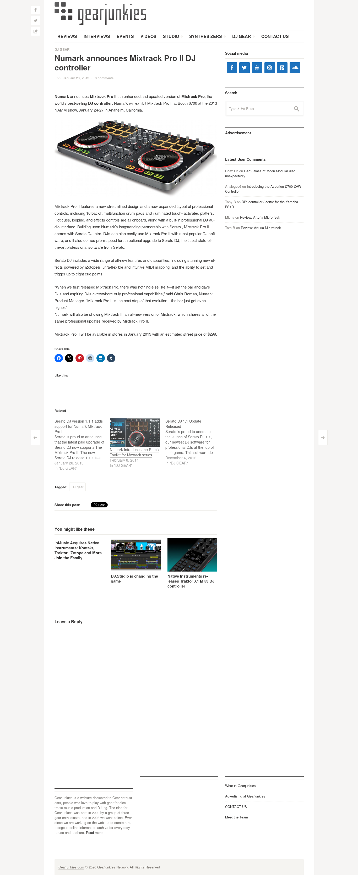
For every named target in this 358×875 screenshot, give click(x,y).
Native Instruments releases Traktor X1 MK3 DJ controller (190, 581)
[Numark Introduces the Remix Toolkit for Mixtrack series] (135, 432)
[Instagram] (269, 67)
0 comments (104, 77)
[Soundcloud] (295, 67)
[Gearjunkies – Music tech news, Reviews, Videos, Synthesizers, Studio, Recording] (100, 13)
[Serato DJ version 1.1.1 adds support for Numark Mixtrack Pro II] (82, 444)
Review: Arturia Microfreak (260, 217)
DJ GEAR (62, 49)
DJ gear (77, 486)
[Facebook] (232, 67)
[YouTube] (257, 67)
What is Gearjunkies (240, 785)
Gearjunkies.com (71, 867)
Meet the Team (236, 817)
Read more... (96, 832)
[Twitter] (244, 67)
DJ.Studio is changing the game (134, 578)
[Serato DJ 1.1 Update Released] (193, 442)
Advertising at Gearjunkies (245, 796)
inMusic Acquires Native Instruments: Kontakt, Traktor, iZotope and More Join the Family (78, 550)
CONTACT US (236, 806)
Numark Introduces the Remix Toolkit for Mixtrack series (134, 452)
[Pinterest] (282, 67)
